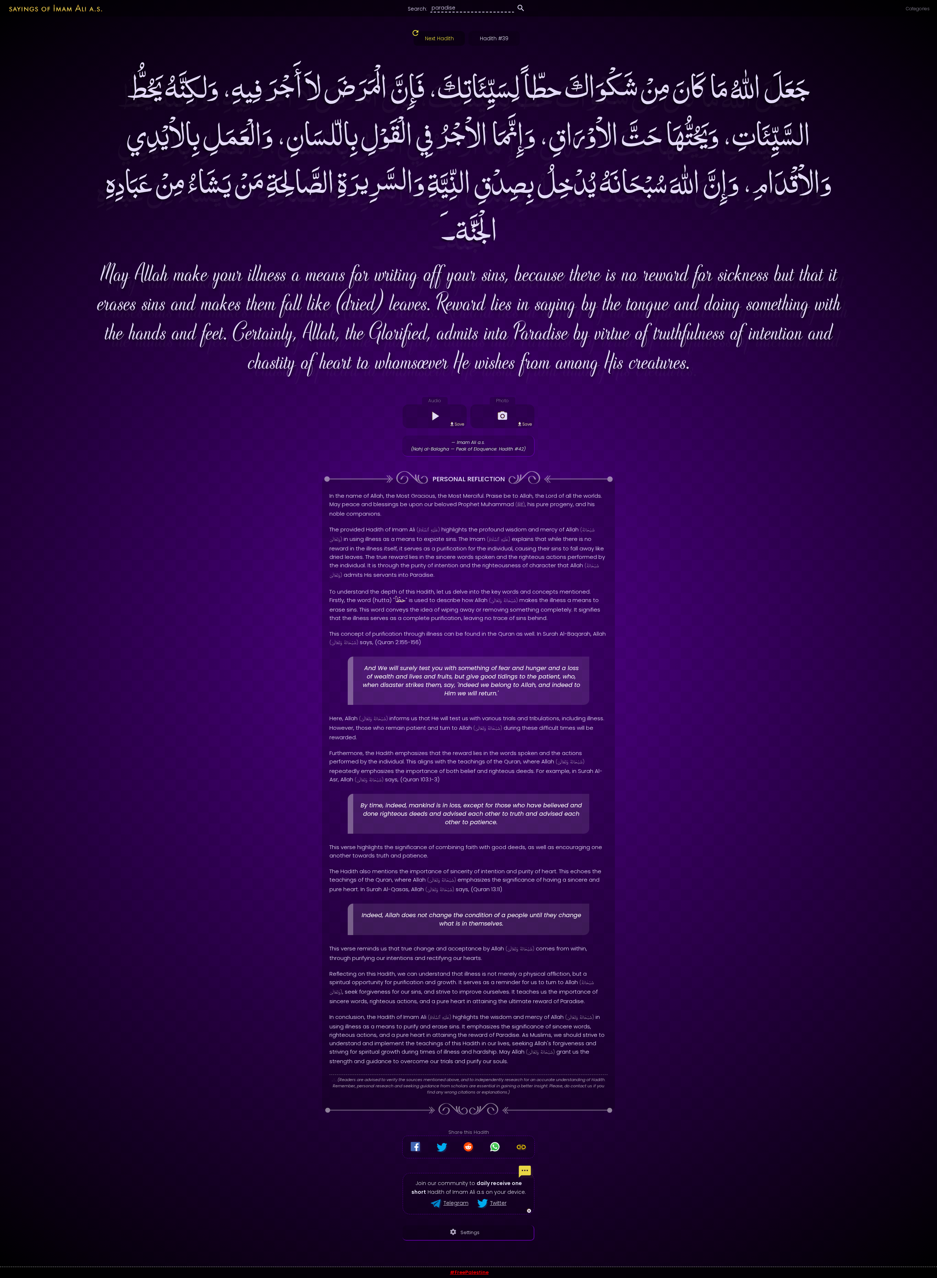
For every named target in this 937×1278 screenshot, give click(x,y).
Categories (918, 8)
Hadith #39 (494, 38)
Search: (417, 8)
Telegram (456, 1203)
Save (459, 424)
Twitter (498, 1203)
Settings (464, 1232)
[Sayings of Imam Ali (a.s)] (52, 8)
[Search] (520, 9)
